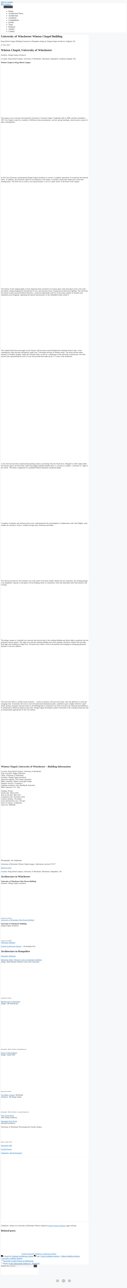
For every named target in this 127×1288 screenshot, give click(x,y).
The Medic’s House (8, 1095)
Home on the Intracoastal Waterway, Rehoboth (21, 1263)
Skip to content (7, 2)
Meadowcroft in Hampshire (10, 1002)
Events (11, 22)
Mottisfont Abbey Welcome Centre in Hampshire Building (21, 960)
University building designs (11, 1258)
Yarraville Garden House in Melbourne (18, 1261)
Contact (11, 31)
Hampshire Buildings (8, 956)
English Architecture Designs (11, 946)
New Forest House (7, 1116)
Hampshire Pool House (9, 1121)
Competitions (13, 20)
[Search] (35, 1266)
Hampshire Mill (6, 1146)
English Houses (6, 1149)
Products (11, 27)
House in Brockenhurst (9, 1053)
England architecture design (22, 1256)
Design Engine (6, 868)
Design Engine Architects (57, 1226)
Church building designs (49, 1256)
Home (10, 11)
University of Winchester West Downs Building (17, 920)
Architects (12, 18)
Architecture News (15, 13)
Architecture (13, 16)
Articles (11, 29)
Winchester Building (8, 943)
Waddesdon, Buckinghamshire (11, 1153)
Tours (10, 25)
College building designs (70, 1256)
